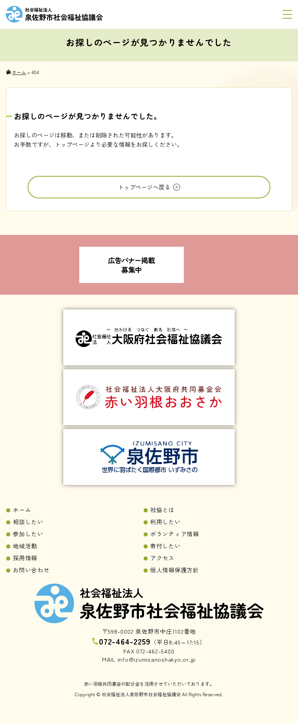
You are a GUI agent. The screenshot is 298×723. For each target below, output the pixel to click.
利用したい (165, 522)
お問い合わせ (31, 570)
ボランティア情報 (174, 534)
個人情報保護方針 (174, 570)
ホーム (22, 510)
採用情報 (25, 558)
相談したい (28, 522)
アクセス (162, 558)
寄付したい (165, 546)
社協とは (162, 510)
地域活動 (25, 546)
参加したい (28, 534)
